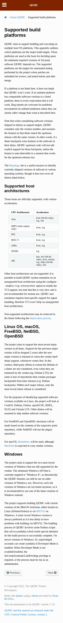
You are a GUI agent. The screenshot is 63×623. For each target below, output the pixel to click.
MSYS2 (40, 511)
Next (51, 572)
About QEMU (17, 17)
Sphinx (19, 595)
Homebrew (24, 441)
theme (35, 595)
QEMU (34, 5)
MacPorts (9, 445)
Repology (14, 165)
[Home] (5, 17)
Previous (14, 572)
